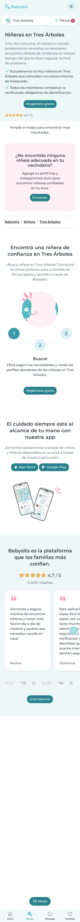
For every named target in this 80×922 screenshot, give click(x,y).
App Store (26, 467)
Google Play (56, 467)
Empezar (40, 197)
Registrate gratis (40, 104)
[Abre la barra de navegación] (71, 6)
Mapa (42, 901)
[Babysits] (16, 6)
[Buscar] (8, 20)
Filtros (66, 21)
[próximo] (74, 630)
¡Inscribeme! (40, 699)
